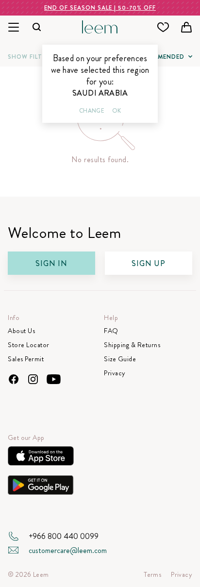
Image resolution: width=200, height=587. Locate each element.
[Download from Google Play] (41, 487)
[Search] (37, 27)
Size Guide (120, 359)
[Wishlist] (163, 27)
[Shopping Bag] (186, 27)
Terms (152, 574)
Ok (116, 110)
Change (91, 110)
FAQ (111, 330)
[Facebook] (13, 379)
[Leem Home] (100, 26)
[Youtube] (54, 379)
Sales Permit (26, 359)
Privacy (115, 373)
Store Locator (29, 345)
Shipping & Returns (132, 345)
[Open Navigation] (13, 27)
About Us (21, 330)
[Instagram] (33, 379)
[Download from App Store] (41, 458)
